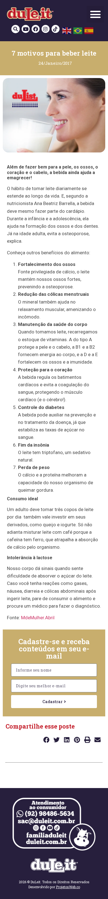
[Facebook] (36, 29)
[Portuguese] (78, 30)
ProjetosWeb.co (68, 887)
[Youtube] (26, 29)
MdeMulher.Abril (38, 617)
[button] (95, 14)
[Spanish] (89, 30)
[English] (67, 30)
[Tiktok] (56, 29)
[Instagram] (46, 29)
